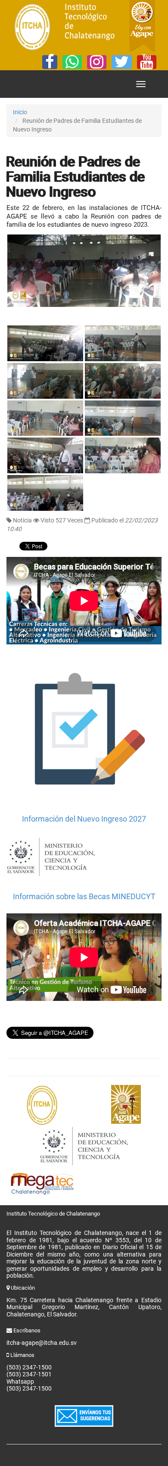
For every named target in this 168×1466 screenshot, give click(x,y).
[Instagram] (96, 62)
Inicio (20, 112)
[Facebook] (49, 62)
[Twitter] (122, 62)
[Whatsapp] (72, 62)
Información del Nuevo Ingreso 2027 (84, 818)
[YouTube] (146, 62)
